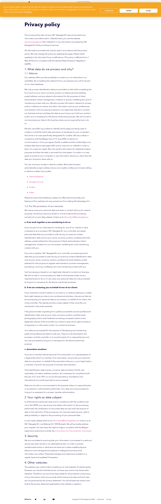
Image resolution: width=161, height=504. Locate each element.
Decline (128, 11)
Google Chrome (36, 182)
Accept (148, 11)
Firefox (32, 187)
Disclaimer (100, 499)
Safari (31, 192)
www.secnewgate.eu (33, 42)
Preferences (109, 11)
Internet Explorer (36, 176)
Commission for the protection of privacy (72, 431)
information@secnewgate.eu (76, 217)
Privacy (108, 499)
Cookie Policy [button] (72, 9)
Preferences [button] (28, 12)
